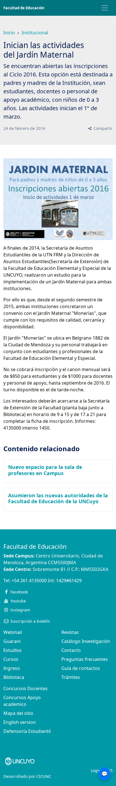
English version (19, 722)
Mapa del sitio (18, 713)
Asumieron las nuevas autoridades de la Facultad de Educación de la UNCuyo (58, 498)
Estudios (12, 650)
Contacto (71, 650)
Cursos (10, 659)
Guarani (12, 641)
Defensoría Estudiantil (27, 731)
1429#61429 (69, 580)
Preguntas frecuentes (84, 659)
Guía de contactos (80, 668)
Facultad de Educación (23, 7)
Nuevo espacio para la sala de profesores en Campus (45, 470)
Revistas (70, 632)
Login (96, 770)
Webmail (12, 632)
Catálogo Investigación (85, 641)
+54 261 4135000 (29, 580)
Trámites (70, 677)
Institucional (35, 33)
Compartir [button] (102, 128)
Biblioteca (13, 677)
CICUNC (43, 776)
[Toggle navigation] (105, 7)
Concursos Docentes (25, 688)
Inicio (9, 33)
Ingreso (11, 668)
